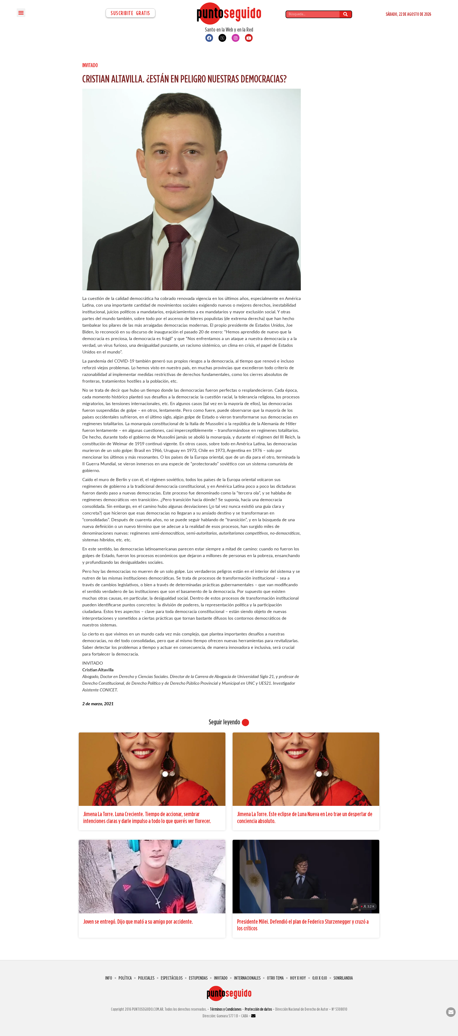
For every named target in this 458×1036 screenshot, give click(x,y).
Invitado (90, 65)
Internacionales (247, 977)
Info (108, 977)
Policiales (146, 977)
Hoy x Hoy (298, 977)
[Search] (345, 14)
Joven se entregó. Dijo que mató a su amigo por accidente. (138, 921)
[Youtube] (249, 38)
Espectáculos (171, 977)
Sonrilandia (343, 977)
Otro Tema (275, 977)
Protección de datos (258, 1009)
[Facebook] (209, 38)
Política (125, 977)
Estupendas (198, 977)
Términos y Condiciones (225, 1009)
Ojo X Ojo (319, 977)
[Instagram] (235, 38)
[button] (21, 12)
